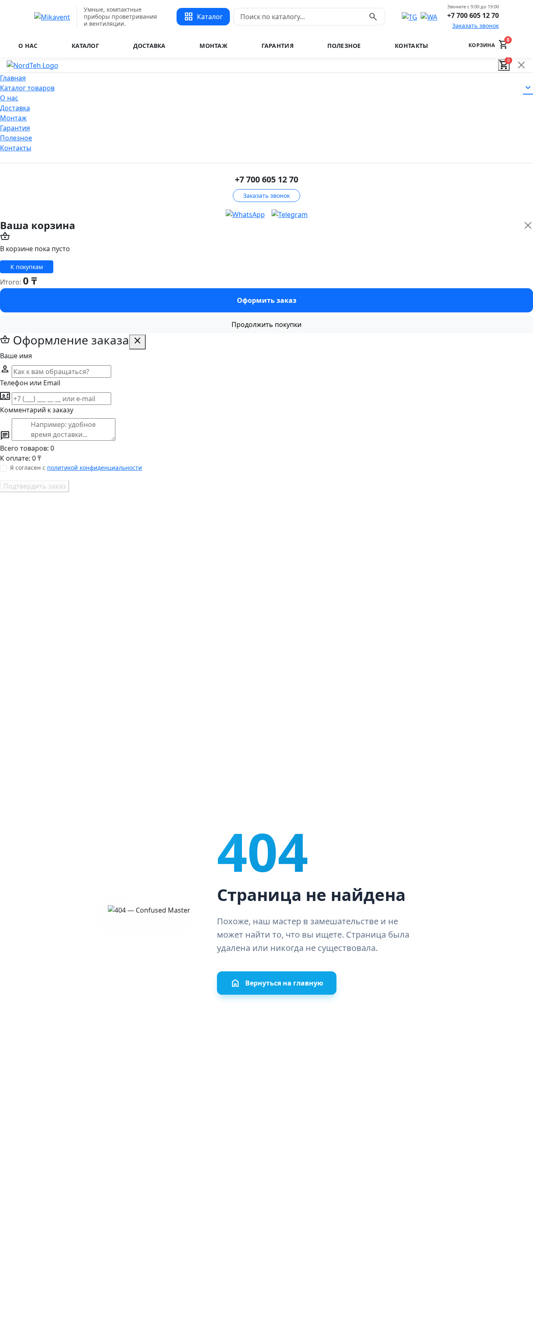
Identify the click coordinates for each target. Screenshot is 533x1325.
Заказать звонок (475, 26)
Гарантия (278, 46)
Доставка (149, 46)
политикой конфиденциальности (94, 468)
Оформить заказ (266, 300)
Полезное (344, 46)
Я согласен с (76, 468)
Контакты (411, 46)
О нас (27, 46)
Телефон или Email (30, 382)
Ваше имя (16, 355)
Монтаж (213, 46)
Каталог (85, 46)
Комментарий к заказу (36, 409)
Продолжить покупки (266, 324)
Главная (13, 77)
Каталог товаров (266, 88)
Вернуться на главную (276, 983)
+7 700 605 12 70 (473, 15)
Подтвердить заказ (34, 486)
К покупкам (26, 267)
